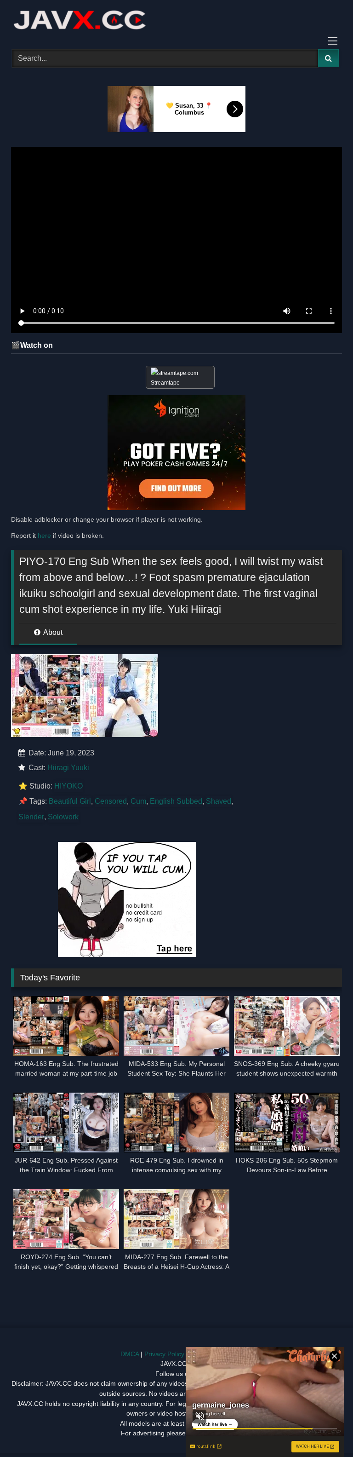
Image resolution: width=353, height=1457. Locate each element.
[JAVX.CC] (176, 21)
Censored (111, 801)
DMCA (129, 1354)
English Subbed (176, 801)
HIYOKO (68, 786)
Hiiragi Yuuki (68, 768)
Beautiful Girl (70, 801)
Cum (138, 801)
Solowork (63, 817)
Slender (31, 817)
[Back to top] (324, 1430)
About (52, 632)
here (44, 535)
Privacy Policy (164, 1354)
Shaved (218, 801)
